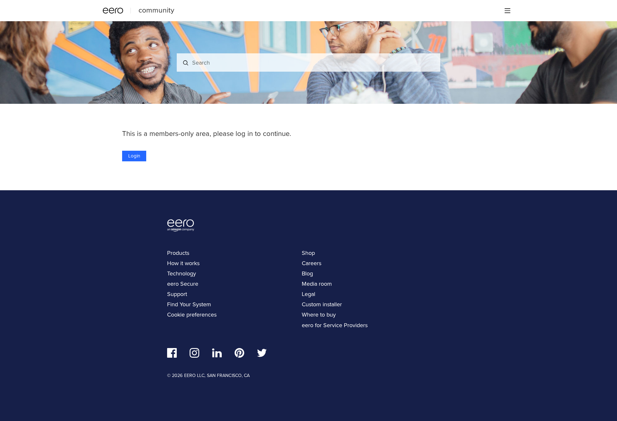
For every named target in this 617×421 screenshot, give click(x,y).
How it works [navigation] (183, 263)
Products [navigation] (178, 253)
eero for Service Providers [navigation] (335, 325)
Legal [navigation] (308, 294)
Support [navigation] (177, 294)
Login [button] (134, 155)
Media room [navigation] (317, 284)
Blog (307, 273)
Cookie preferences (192, 314)
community (156, 9)
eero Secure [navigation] (182, 284)
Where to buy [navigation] (319, 314)
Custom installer (322, 304)
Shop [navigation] (308, 253)
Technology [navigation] (181, 273)
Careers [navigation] (311, 263)
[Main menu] (507, 10)
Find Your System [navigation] (189, 304)
